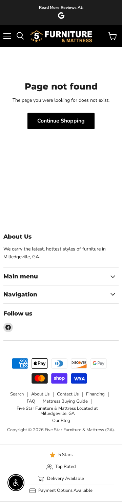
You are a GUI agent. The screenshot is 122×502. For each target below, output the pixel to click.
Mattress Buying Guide (65, 401)
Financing (95, 394)
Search (17, 394)
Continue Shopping (61, 121)
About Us (40, 394)
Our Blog (61, 421)
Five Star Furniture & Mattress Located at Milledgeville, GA (57, 411)
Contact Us (68, 394)
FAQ (31, 401)
